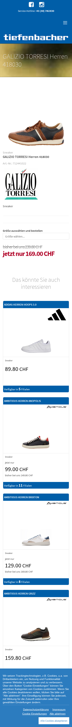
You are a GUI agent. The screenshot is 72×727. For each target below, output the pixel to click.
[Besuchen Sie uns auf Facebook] (31, 4)
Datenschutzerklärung (36, 709)
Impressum (59, 709)
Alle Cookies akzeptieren (53, 720)
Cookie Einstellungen (34, 713)
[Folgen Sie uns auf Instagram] (41, 4)
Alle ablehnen (58, 713)
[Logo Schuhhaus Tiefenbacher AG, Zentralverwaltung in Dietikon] (36, 37)
